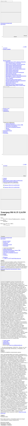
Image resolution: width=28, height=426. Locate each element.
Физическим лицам (7, 130)
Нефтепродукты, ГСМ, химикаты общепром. (16, 61)
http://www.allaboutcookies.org (15, 345)
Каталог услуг (6, 108)
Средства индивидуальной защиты (13, 79)
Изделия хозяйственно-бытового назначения (16, 80)
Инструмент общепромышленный (13, 74)
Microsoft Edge (6, 344)
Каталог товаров (6, 49)
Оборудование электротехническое (13, 66)
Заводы (7, 128)
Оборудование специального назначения (15, 72)
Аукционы (5, 109)
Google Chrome (6, 340)
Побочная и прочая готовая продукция (14, 84)
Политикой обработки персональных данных (11, 269)
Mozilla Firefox (6, 342)
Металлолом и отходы (11, 83)
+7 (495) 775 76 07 (7, 258)
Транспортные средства (11, 73)
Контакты (5, 131)
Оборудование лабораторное (12, 70)
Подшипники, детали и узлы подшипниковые (16, 75)
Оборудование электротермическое (13, 67)
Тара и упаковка (9, 78)
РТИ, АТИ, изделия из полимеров (13, 77)
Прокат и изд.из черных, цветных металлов (15, 64)
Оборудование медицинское (12, 71)
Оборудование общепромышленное (14, 65)
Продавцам (5, 133)
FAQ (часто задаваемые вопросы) (13, 127)
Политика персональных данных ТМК (14, 124)
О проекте (8, 129)
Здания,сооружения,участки (12, 81)
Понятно (2, 270)
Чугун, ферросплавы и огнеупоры (13, 63)
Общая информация (10, 123)
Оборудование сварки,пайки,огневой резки (15, 85)
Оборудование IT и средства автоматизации (15, 68)
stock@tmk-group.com (16, 258)
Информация (6, 110)
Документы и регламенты (11, 126)
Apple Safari (5, 341)
